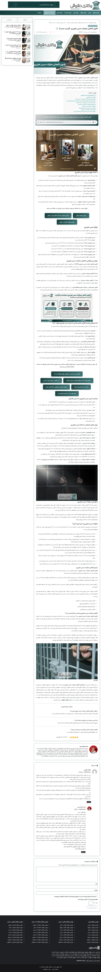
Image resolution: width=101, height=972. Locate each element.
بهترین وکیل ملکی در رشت (66, 935)
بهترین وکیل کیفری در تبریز (15, 930)
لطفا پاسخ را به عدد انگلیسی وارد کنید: (88, 899)
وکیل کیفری (59, 12)
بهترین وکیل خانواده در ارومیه (40, 940)
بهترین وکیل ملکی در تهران (66, 927)
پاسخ (88, 802)
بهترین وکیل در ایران (93, 925)
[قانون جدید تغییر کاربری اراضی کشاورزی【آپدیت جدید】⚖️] (26, 40)
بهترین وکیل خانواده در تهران (40, 925)
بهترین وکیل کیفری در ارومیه (15, 940)
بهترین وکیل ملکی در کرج (66, 930)
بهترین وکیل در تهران (92, 927)
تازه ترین (9, 19)
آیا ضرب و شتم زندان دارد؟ (81, 387)
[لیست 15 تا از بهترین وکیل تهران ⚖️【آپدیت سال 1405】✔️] (26, 34)
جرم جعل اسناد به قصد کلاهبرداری (67, 393)
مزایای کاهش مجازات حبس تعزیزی (88, 109)
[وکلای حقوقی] (85, 5)
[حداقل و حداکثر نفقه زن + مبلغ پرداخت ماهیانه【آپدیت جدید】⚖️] (26, 27)
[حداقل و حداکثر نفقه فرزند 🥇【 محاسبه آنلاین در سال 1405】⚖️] (26, 54)
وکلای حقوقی (96, 12)
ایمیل (96, 890)
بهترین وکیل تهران (81, 215)
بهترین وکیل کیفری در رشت (15, 932)
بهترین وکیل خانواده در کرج (41, 927)
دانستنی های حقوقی (49, 12)
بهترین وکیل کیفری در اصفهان (14, 942)
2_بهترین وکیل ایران (80, 849)
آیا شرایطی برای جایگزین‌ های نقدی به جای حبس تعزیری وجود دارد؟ (80, 101)
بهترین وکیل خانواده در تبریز (40, 930)
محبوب (25, 19)
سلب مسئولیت (47, 969)
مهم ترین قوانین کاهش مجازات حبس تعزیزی (85, 99)
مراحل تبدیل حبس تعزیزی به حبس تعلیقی (85, 102)
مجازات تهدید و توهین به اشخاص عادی (56, 387)
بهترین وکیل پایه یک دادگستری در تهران (58, 215)
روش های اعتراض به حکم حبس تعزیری (86, 104)
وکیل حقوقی (83, 12)
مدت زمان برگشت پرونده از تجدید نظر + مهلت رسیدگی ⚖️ (13, 45)
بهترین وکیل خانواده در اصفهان (40, 942)
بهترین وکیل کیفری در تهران (66, 222)
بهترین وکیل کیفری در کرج (15, 927)
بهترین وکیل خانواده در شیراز (40, 935)
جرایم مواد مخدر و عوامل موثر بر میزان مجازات (78, 380)
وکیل (89, 12)
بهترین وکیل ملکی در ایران (66, 925)
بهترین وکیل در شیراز (93, 937)
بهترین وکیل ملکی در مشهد (66, 940)
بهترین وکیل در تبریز (93, 932)
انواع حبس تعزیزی (91, 97)
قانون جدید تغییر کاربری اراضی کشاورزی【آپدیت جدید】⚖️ (14, 39)
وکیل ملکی (75, 12)
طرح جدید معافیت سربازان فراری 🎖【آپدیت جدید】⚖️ (13, 59)
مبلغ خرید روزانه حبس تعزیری (88, 106)
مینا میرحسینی (93, 32)
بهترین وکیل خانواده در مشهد (40, 937)
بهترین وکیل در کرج (93, 930)
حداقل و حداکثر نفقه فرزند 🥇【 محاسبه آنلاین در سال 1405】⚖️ (13, 52)
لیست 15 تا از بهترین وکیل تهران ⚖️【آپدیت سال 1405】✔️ (12, 32)
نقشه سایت (55, 969)
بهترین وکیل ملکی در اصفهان (65, 942)
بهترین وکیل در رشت (93, 935)
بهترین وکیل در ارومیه (92, 942)
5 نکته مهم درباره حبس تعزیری (88, 95)
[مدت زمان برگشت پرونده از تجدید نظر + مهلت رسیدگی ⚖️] (26, 47)
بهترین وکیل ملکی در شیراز (66, 937)
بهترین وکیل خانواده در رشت (40, 932)
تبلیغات (39, 12)
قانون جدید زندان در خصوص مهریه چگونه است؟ (67, 374)
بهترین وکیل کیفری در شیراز (15, 935)
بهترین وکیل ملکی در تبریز (66, 932)
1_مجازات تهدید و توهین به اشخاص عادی (75, 847)
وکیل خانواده (68, 12)
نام (96, 884)
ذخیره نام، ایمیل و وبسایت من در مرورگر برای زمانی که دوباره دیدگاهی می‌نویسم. (75, 896)
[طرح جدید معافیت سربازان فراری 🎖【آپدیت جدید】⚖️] (26, 60)
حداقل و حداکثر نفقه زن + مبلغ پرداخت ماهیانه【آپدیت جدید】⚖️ (13, 26)
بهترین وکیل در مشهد (92, 940)
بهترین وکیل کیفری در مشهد (15, 937)
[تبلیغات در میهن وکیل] (33, 4)
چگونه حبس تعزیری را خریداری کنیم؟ (87, 108)
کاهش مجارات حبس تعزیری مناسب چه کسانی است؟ (84, 111)
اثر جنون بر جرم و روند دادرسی (51, 380)
